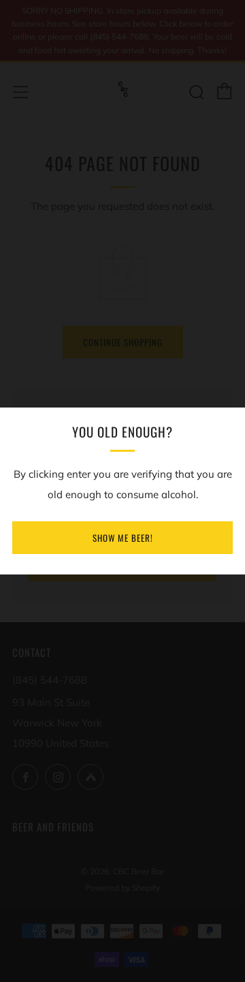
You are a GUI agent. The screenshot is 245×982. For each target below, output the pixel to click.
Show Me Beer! (123, 537)
